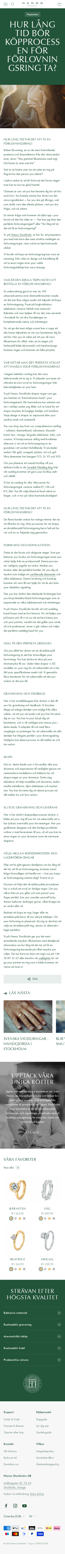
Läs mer (32, 1132)
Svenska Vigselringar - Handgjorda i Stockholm (26, 1044)
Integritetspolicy (45, 1451)
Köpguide (41, 1419)
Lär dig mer (42, 1426)
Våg (47, 1208)
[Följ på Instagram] (15, 1505)
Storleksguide (43, 1432)
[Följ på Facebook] (6, 1505)
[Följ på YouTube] (24, 1505)
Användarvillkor (45, 1458)
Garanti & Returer (14, 1426)
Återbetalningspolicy (47, 1464)
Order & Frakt (12, 1419)
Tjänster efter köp (14, 1432)
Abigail (47, 1259)
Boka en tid (10, 1458)
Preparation (32, 14)
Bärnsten (17, 1208)
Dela (35, 979)
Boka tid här (37, 1494)
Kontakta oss (11, 1464)
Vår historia (10, 1451)
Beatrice (17, 1259)
